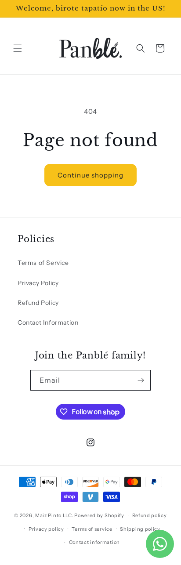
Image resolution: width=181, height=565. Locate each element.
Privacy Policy (38, 283)
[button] (17, 48)
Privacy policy (46, 529)
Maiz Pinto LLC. (54, 515)
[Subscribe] (140, 380)
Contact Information (48, 322)
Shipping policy (140, 529)
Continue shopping (90, 175)
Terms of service (92, 529)
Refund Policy (38, 303)
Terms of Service (43, 263)
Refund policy (149, 515)
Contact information (94, 542)
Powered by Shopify (99, 515)
